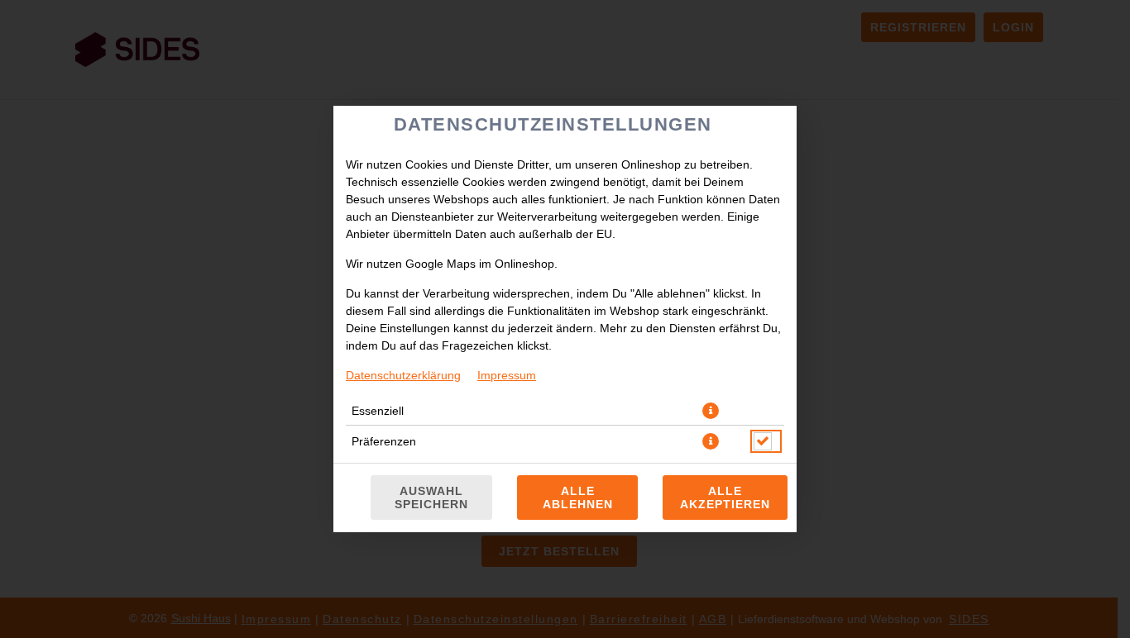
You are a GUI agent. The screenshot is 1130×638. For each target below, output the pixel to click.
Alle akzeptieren (725, 497)
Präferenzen (384, 441)
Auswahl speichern (431, 497)
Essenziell (378, 410)
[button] (710, 410)
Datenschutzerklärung (403, 375)
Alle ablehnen (578, 497)
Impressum (506, 375)
